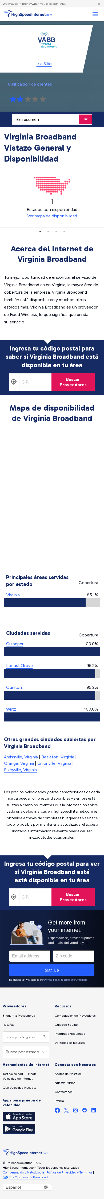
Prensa (59, 1101)
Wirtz (11, 709)
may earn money (20, 4)
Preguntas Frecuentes (70, 1034)
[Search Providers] (43, 1037)
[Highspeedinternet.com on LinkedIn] (93, 1111)
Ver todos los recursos (70, 1043)
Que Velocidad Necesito (19, 1088)
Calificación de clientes (30, 84)
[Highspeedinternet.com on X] (66, 1111)
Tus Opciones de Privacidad (28, 1177)
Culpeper (14, 643)
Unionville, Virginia (54, 763)
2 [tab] (48, 231)
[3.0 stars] (27, 99)
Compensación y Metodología (23, 1172)
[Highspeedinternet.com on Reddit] (84, 1111)
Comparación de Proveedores (75, 1016)
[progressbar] (52, 602)
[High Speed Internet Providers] (28, 14)
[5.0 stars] (42, 99)
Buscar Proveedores (73, 382)
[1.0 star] (13, 99)
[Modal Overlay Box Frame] (52, 948)
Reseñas (8, 1025)
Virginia (13, 594)
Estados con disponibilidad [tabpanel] (52, 208)
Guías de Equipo (66, 1025)
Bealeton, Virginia (57, 756)
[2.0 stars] (20, 99)
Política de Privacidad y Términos (69, 1172)
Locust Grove (19, 665)
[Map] (52, 499)
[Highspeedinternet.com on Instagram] (75, 1111)
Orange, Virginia (19, 763)
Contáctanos (63, 1092)
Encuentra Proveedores (19, 1016)
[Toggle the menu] (95, 14)
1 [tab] (40, 231)
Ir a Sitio (44, 63)
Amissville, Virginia (21, 756)
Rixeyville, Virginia (20, 769)
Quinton (14, 687)
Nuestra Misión (65, 1083)
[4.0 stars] (35, 99)
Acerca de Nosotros (68, 1074)
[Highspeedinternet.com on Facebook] (57, 1111)
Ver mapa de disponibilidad (52, 215)
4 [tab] (64, 231)
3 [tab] (56, 231)
